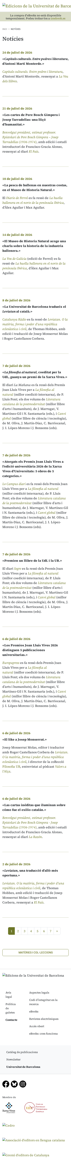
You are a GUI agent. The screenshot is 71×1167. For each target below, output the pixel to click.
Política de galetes (11, 1008)
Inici (4, 29)
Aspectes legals (39, 993)
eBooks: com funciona (43, 1034)
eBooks (33, 1011)
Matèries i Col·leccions (36, 952)
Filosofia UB (11, 766)
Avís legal (9, 995)
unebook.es (57, 18)
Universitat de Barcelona (23, 1067)
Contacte (11, 1020)
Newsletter (13, 1059)
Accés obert (36, 1026)
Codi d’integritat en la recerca (43, 1002)
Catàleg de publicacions (22, 1052)
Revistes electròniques (44, 1019)
